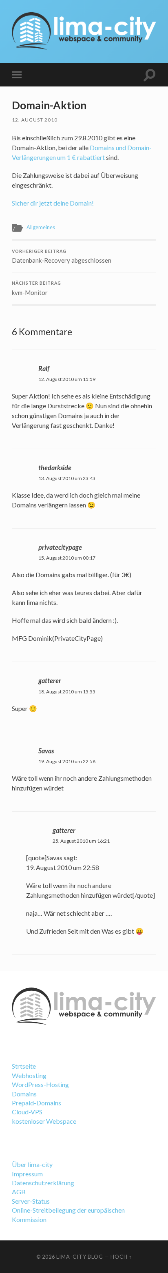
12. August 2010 (34, 120)
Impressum (27, 1174)
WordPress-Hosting (40, 1084)
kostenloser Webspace (44, 1121)
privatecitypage (60, 547)
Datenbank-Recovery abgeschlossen (61, 256)
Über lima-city (32, 1164)
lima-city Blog (79, 1256)
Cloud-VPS (27, 1112)
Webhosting (29, 1075)
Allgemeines (41, 227)
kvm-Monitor (36, 288)
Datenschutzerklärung (43, 1183)
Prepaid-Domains (36, 1103)
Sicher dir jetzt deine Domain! (53, 203)
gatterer (49, 680)
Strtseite (24, 1066)
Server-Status (31, 1201)
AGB (19, 1192)
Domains (24, 1094)
